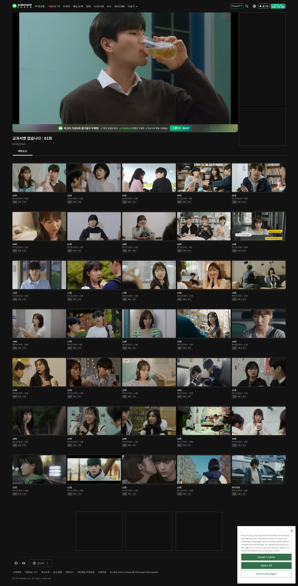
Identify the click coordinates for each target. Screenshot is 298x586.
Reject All (266, 565)
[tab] (22, 151)
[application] (125, 68)
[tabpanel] (149, 331)
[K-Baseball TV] (237, 5)
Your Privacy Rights (266, 573)
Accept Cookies (266, 557)
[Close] (291, 530)
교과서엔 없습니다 (26, 138)
